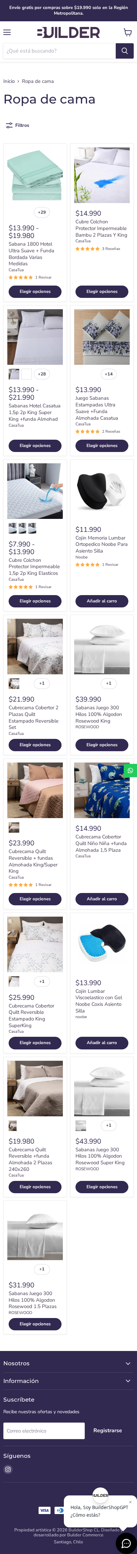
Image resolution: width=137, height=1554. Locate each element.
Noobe (81, 557)
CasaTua (16, 270)
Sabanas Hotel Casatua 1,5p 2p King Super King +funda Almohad (35, 412)
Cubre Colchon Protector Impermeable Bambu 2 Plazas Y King (101, 228)
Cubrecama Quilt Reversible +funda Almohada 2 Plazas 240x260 (30, 1159)
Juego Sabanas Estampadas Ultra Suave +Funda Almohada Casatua (96, 408)
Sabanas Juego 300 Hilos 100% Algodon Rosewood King (98, 714)
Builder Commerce (85, 1535)
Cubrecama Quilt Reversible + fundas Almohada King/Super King (33, 861)
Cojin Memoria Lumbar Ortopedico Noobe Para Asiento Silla (101, 544)
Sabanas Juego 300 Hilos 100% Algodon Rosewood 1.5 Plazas (33, 1300)
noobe (81, 1016)
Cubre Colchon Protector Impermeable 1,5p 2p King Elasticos (34, 566)
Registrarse (107, 1430)
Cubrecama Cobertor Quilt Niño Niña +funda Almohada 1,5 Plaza (101, 843)
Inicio (9, 81)
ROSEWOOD (87, 727)
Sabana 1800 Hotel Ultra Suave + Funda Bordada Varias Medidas (31, 254)
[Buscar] (125, 51)
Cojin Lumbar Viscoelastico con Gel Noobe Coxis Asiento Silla (98, 1001)
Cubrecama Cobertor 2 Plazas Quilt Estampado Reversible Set (34, 717)
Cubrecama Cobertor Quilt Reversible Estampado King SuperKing (31, 1015)
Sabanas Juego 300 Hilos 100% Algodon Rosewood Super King (100, 1156)
